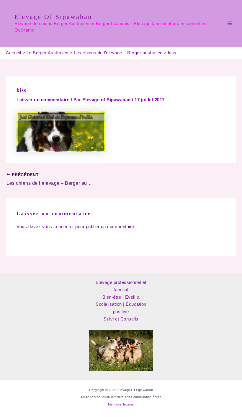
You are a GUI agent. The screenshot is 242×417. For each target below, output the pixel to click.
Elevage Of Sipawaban (53, 16)
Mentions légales (121, 404)
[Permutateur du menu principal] (230, 23)
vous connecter (58, 226)
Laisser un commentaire (43, 99)
